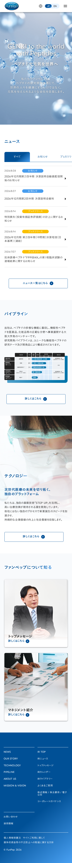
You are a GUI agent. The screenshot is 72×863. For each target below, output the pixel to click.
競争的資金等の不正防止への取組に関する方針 (29, 843)
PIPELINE (9, 772)
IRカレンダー (44, 772)
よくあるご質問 (45, 786)
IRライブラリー (45, 779)
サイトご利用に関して (34, 838)
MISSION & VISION (15, 786)
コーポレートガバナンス (49, 802)
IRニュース (42, 759)
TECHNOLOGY (12, 766)
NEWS (7, 752)
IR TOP (41, 752)
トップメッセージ (45, 766)
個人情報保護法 (12, 838)
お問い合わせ (11, 817)
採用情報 (8, 824)
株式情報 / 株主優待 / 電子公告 (52, 794)
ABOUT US (10, 779)
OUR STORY (11, 759)
